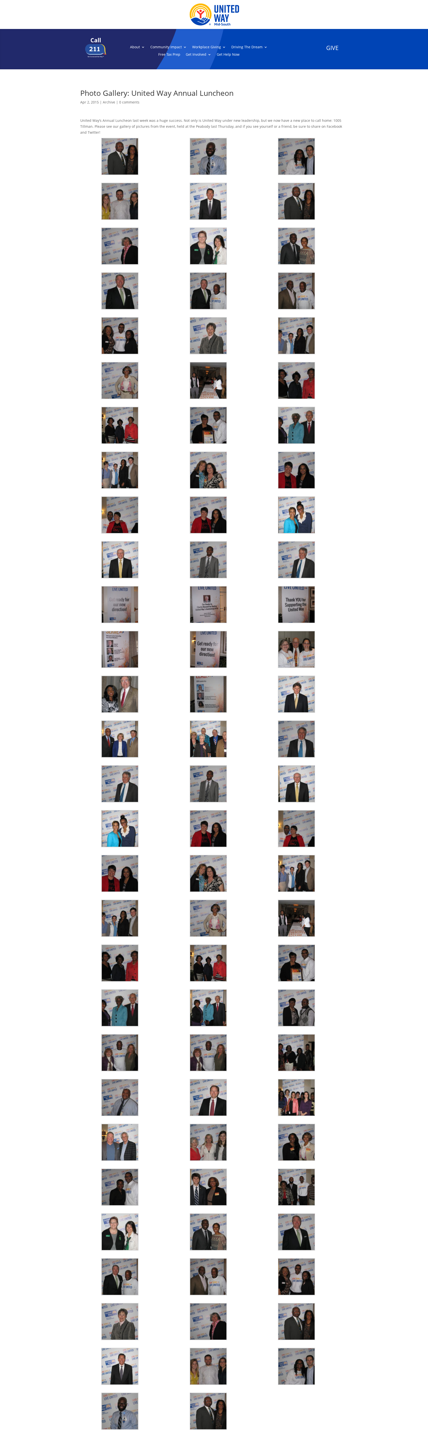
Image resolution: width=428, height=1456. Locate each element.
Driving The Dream (247, 47)
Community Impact (166, 47)
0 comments (129, 102)
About (135, 47)
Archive (109, 102)
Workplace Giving (206, 47)
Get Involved (196, 55)
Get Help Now (228, 55)
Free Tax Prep (169, 55)
